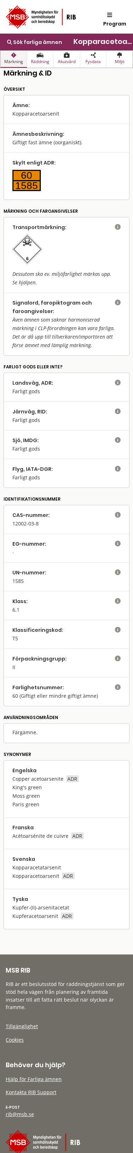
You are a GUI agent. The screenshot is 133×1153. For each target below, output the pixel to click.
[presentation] (13, 59)
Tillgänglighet (22, 1026)
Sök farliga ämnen (37, 42)
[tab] (13, 59)
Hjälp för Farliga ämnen (34, 1079)
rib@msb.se (20, 1114)
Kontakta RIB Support (31, 1092)
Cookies (15, 1039)
